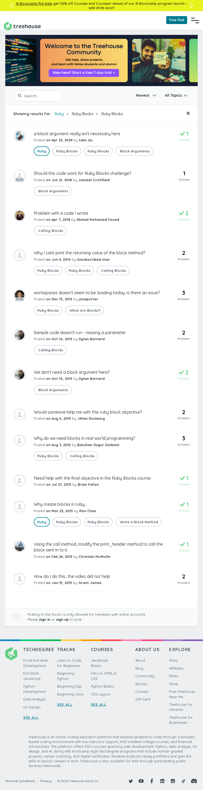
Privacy (46, 781)
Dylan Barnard (92, 339)
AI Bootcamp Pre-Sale (34, 3)
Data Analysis (34, 699)
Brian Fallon (88, 484)
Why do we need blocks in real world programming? (84, 438)
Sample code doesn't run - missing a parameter (80, 332)
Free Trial (176, 20)
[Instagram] (173, 781)
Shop (173, 684)
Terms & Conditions (20, 781)
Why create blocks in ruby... (60, 504)
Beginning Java (70, 694)
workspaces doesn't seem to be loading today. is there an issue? (97, 292)
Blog (139, 668)
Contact (141, 691)
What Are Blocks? (84, 310)
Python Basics (102, 686)
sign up (62, 619)
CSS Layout (100, 694)
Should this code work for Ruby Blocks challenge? (82, 173)
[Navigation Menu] (195, 20)
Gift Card (142, 699)
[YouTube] (141, 781)
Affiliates (176, 668)
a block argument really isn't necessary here (77, 133)
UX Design (31, 707)
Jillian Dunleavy (91, 418)
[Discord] (194, 781)
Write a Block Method (138, 522)
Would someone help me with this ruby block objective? (88, 412)
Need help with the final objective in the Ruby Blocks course (92, 478)
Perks (173, 676)
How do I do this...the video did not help (72, 576)
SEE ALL (31, 717)
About (140, 660)
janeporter (88, 299)
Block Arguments (134, 151)
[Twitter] (130, 781)
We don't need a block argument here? (72, 372)
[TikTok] (183, 781)
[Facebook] (151, 781)
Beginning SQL (69, 686)
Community (145, 676)
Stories (141, 684)
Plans (173, 660)
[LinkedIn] (162, 781)
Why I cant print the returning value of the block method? (89, 252)
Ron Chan (87, 511)
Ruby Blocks (82, 113)
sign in (44, 619)
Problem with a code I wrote (61, 213)
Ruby (59, 113)
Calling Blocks (50, 230)
